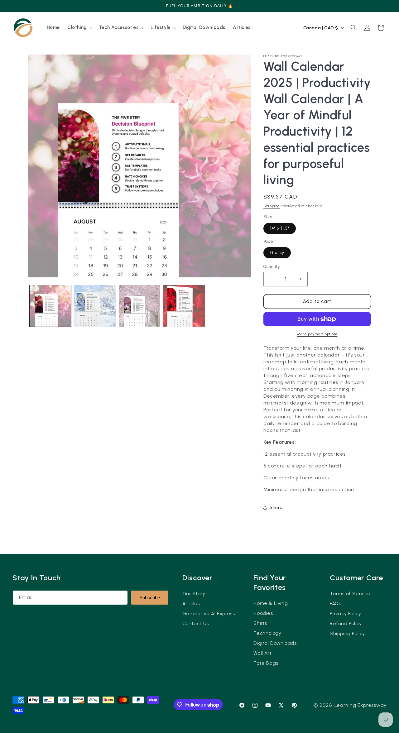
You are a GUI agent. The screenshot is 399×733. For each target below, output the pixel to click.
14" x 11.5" (279, 228)
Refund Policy (346, 623)
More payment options (317, 334)
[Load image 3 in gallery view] (139, 306)
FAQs (335, 603)
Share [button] (276, 507)
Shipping (271, 206)
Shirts (260, 623)
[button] (79, 28)
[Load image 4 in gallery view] (184, 306)
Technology (267, 633)
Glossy (277, 252)
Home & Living (270, 603)
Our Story (193, 593)
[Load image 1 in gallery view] (50, 306)
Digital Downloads (274, 643)
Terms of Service (350, 593)
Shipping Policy (347, 633)
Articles (191, 603)
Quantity (271, 266)
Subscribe (149, 597)
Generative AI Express (208, 613)
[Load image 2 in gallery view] (95, 306)
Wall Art (262, 653)
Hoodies (263, 613)
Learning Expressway (360, 705)
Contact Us (195, 623)
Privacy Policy (345, 613)
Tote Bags (265, 663)
